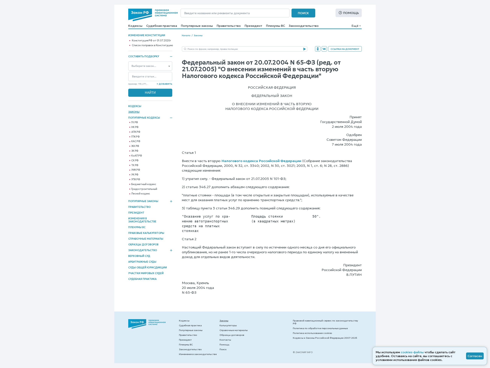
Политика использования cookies (312, 333)
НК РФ (135, 127)
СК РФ (135, 160)
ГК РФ (134, 122)
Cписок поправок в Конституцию (152, 45)
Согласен (475, 356)
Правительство (229, 26)
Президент (253, 26)
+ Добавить (164, 83)
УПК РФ (135, 179)
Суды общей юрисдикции (147, 267)
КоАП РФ (136, 155)
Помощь (351, 13)
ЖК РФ (135, 146)
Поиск (303, 13)
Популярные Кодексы (144, 117)
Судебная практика (161, 26)
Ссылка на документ (345, 49)
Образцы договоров (143, 244)
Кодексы (135, 26)
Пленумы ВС (275, 26)
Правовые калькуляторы (146, 233)
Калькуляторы (228, 325)
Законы (134, 112)
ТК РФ (134, 165)
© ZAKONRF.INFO (303, 352)
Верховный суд (139, 256)
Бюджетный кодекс (143, 184)
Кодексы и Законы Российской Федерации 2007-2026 (325, 337)
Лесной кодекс (140, 193)
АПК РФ (135, 132)
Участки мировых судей (146, 273)
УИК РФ (135, 169)
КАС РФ (135, 141)
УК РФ (134, 174)
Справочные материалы (145, 238)
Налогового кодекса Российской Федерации (261, 161)
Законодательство (304, 26)
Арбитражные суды (142, 261)
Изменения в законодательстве (142, 220)
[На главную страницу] (153, 15)
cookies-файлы (412, 352)
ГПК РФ (135, 136)
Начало (186, 35)
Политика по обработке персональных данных (320, 328)
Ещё (355, 26)
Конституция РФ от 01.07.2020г (151, 40)
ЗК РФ (134, 150)
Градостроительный (144, 189)
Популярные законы (197, 26)
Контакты (225, 339)
